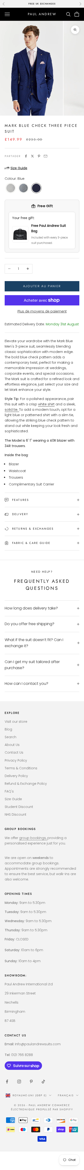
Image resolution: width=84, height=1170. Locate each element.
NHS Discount (15, 814)
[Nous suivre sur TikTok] (43, 1081)
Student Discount (19, 806)
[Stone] (11, 188)
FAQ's (9, 791)
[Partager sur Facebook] (26, 156)
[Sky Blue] (23, 188)
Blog (8, 729)
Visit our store (16, 721)
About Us (12, 744)
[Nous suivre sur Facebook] (7, 1081)
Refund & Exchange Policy (26, 783)
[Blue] (36, 188)
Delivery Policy (16, 776)
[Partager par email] (45, 156)
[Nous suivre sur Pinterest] (31, 1081)
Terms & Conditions (21, 768)
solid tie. (12, 409)
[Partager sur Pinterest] (39, 156)
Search (10, 737)
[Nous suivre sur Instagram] (19, 1081)
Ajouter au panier (42, 286)
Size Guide (13, 799)
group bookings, (33, 838)
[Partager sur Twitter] (32, 156)
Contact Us (14, 752)
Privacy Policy (16, 760)
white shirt (46, 404)
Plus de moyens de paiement (42, 311)
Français (66, 1095)
